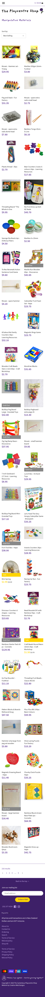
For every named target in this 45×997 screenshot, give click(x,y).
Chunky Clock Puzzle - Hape (32, 773)
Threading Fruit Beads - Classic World (33, 679)
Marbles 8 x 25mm (31, 238)
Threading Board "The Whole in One (10, 208)
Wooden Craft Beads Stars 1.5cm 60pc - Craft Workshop (11, 369)
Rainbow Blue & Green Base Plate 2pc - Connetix (33, 815)
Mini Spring (6, 579)
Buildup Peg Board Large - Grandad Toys (10, 410)
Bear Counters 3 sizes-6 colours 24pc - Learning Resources (33, 169)
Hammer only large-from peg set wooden (11, 742)
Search (4, 935)
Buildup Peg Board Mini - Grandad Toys (11, 514)
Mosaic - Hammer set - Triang (10, 67)
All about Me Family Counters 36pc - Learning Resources (9, 335)
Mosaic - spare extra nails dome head (9, 130)
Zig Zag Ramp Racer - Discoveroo (10, 442)
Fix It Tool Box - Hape (10, 547)
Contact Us (6, 929)
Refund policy (7, 941)
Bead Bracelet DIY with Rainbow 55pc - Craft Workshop (33, 613)
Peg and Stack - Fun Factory (9, 98)
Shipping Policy (8, 954)
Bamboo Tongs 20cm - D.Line (32, 130)
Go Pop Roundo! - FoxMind (8, 679)
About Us (5, 926)
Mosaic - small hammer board (33, 442)
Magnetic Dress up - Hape (31, 848)
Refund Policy (7, 957)
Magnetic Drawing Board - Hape (11, 773)
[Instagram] (19, 906)
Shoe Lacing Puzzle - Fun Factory (32, 742)
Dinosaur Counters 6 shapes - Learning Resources (10, 613)
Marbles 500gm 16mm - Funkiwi (33, 67)
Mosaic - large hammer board (10, 814)
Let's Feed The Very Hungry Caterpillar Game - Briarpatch (33, 516)
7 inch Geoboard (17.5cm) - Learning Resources (9, 476)
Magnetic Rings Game (32, 332)
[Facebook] (15, 906)
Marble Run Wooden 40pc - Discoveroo (32, 270)
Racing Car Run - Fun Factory (32, 580)
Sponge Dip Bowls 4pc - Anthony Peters (11, 239)
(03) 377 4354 (7, 906)
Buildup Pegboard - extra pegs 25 (31, 410)
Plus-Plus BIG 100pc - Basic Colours (32, 710)
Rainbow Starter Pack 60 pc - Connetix (11, 645)
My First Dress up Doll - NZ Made (33, 208)
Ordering (5, 932)
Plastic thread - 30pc (9, 167)
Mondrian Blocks (30, 366)
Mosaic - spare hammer (11, 301)
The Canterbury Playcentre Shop (25, 983)
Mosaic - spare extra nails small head (32, 98)
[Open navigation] (3, 3)
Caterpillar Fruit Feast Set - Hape (32, 302)
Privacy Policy (7, 952)
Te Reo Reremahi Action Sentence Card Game (11, 270)
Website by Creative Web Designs (13, 985)
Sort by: (5, 31)
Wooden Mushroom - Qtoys (10, 848)
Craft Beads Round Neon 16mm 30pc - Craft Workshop (33, 647)
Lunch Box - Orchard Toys (32, 475)
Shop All (5, 943)
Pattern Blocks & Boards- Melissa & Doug (11, 710)
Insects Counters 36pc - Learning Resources (33, 548)
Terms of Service (8, 938)
